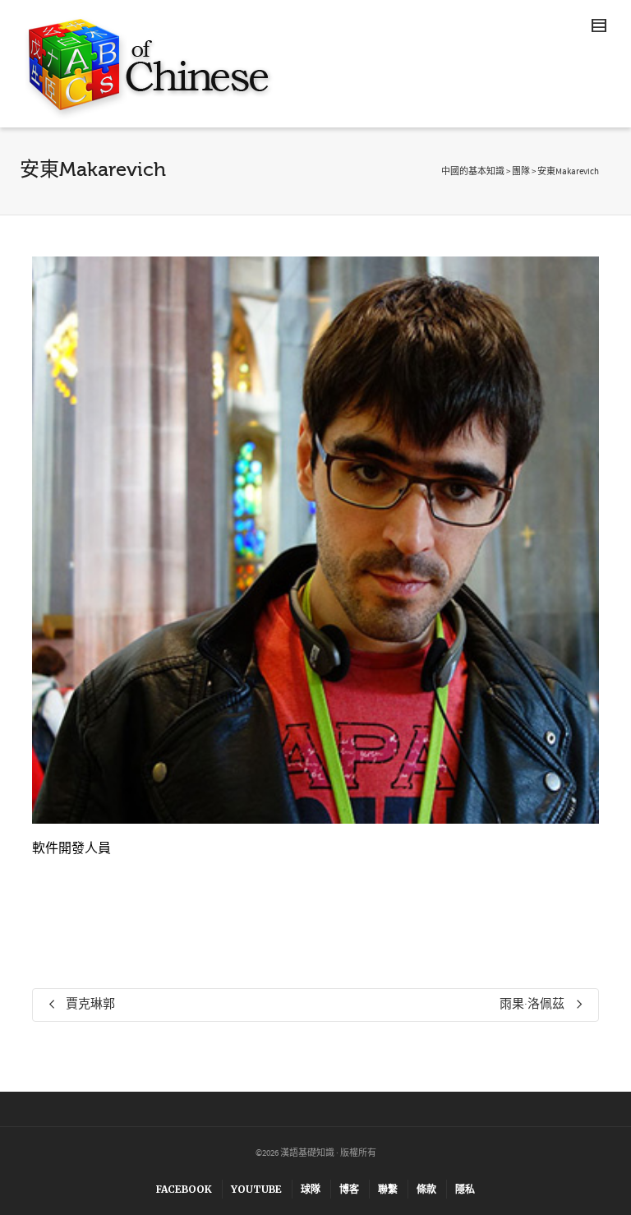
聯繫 (388, 1189)
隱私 (465, 1189)
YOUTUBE (256, 1189)
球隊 (310, 1189)
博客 (349, 1189)
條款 (426, 1189)
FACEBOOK (184, 1189)
